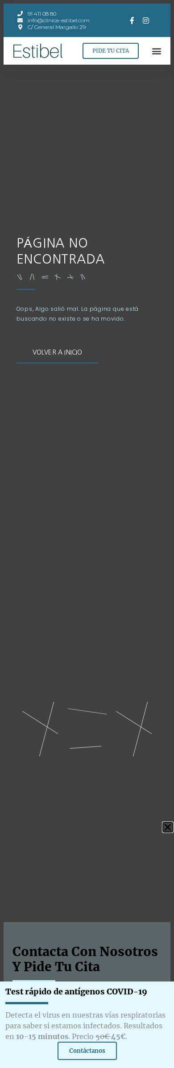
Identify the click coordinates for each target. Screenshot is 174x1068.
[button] (156, 51)
